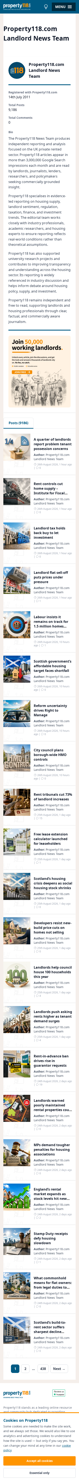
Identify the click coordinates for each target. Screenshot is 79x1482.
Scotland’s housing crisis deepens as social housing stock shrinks (53, 883)
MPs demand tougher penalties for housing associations (52, 1150)
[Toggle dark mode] (46, 7)
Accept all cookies (40, 1461)
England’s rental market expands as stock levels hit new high (50, 1196)
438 (43, 1368)
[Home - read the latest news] (22, 6)
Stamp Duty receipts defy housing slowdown (51, 1238)
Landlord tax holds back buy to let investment (49, 533)
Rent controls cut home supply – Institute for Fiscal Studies (49, 490)
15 (40, 818)
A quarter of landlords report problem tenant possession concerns (53, 444)
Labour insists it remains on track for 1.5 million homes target (51, 624)
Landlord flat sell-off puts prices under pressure (51, 577)
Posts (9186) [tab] (18, 423)
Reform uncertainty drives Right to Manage (50, 710)
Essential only (39, 1473)
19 (40, 1084)
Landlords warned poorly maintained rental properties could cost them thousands (53, 1107)
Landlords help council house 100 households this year (53, 972)
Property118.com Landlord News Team (52, 457)
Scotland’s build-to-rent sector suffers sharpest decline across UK (50, 1329)
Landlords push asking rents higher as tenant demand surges (53, 1016)
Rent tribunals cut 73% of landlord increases (53, 796)
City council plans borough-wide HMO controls (50, 755)
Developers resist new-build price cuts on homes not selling (52, 928)
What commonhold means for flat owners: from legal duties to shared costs (53, 1285)
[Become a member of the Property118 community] (39, 372)
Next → (59, 1368)
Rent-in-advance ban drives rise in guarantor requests (51, 1061)
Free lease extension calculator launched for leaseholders (51, 839)
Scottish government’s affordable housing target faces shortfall (52, 666)
